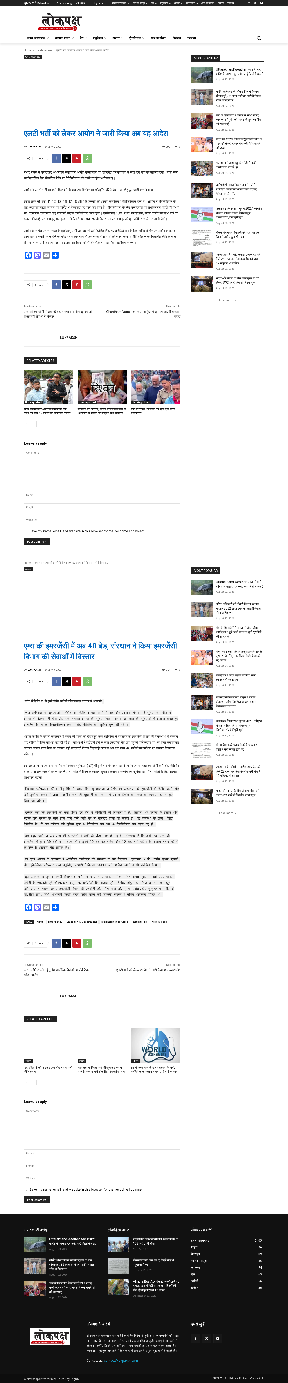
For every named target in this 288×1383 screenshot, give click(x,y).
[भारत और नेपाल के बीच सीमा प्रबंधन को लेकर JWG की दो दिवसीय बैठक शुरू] (202, 284)
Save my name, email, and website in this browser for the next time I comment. (87, 531)
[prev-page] (26, 424)
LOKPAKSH (34, 146)
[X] (255, 3)
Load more (226, 300)
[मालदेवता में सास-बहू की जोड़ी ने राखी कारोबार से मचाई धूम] (202, 168)
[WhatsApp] (87, 158)
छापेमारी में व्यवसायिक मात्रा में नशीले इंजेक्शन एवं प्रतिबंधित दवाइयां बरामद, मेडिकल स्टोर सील (236, 189)
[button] (258, 38)
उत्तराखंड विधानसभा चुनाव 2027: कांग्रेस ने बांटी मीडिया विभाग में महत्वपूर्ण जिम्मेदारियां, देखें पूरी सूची (239, 213)
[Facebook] (249, 3)
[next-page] (34, 424)
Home (28, 50)
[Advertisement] (102, 90)
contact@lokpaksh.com (121, 1360)
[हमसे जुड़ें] (227, 1331)
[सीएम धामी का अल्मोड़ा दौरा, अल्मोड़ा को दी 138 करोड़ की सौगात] (118, 1244)
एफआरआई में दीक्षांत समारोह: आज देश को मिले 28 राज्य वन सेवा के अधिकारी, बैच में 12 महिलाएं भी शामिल (238, 259)
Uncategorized (44, 50)
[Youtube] (261, 3)
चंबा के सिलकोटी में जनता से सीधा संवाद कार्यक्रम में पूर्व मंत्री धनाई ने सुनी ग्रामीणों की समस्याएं (238, 120)
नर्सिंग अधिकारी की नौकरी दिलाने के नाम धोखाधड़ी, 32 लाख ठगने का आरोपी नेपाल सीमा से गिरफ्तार (238, 96)
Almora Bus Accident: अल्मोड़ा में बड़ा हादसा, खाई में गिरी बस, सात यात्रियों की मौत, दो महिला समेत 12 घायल (156, 1286)
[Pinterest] (76, 158)
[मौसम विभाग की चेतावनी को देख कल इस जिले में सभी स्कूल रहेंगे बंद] (202, 238)
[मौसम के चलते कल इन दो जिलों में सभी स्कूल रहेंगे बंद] (118, 1266)
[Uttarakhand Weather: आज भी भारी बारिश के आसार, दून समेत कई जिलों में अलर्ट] (202, 75)
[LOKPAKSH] (42, 338)
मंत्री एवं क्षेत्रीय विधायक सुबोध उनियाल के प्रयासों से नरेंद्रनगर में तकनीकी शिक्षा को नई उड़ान (239, 143)
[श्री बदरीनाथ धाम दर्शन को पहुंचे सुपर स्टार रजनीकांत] (155, 387)
